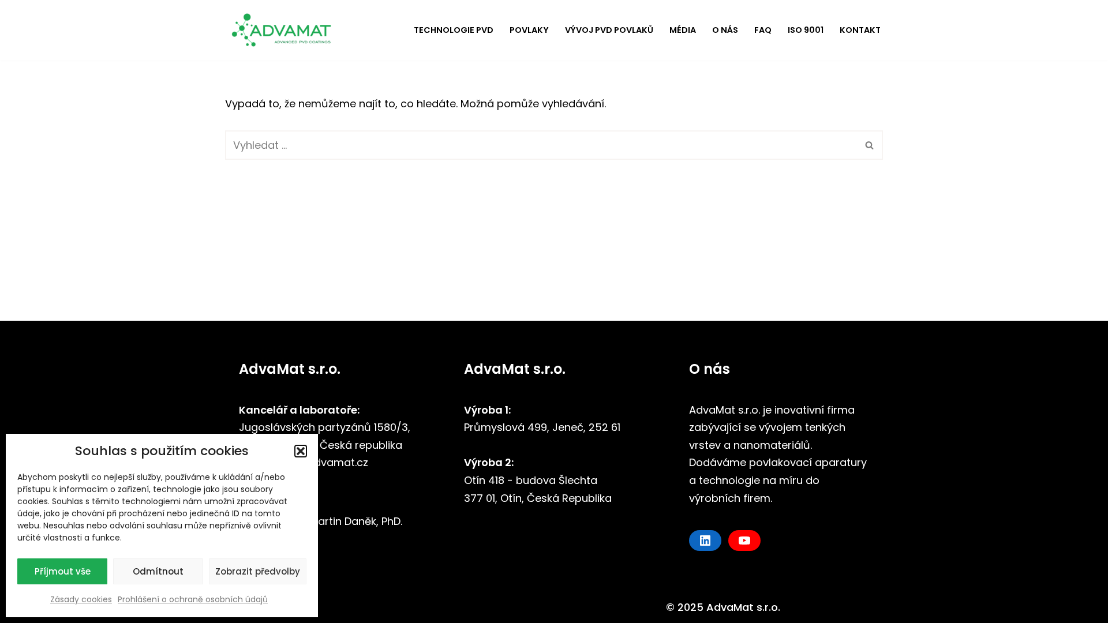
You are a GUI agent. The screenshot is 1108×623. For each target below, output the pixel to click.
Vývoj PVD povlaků (609, 30)
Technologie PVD (453, 30)
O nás (725, 30)
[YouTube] (744, 540)
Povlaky (529, 30)
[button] (300, 451)
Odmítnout (158, 571)
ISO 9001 (805, 30)
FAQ (763, 30)
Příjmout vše (63, 571)
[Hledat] (870, 145)
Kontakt (860, 30)
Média (682, 30)
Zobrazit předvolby (257, 571)
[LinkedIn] (705, 540)
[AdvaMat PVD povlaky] (285, 30)
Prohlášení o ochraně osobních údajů (193, 599)
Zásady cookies (81, 599)
